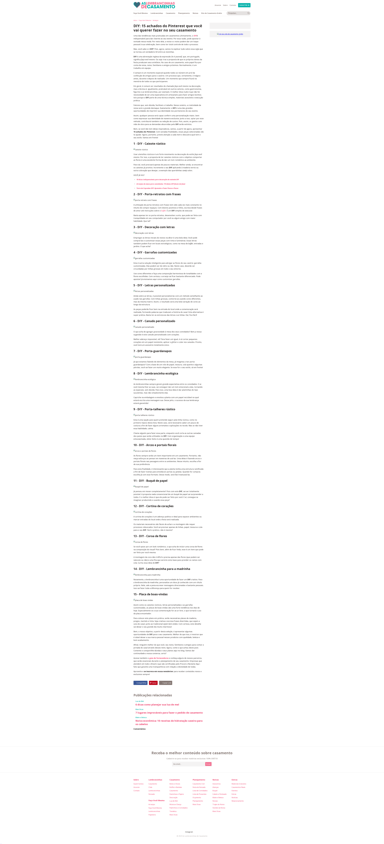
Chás (150, 787)
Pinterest (195, 832)
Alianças (215, 787)
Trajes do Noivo (218, 804)
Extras (234, 794)
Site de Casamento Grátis (211, 13)
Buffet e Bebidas (176, 787)
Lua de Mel (140, 701)
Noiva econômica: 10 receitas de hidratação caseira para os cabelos (169, 722)
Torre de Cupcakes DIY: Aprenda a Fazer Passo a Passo (157, 188)
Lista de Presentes (199, 794)
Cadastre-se (244, 5)
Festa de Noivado (199, 787)
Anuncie (218, 5)
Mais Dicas (139, 709)
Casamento (170, 13)
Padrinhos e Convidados (179, 808)
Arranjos (155, 20)
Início (135, 20)
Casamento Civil (198, 784)
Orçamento (197, 797)
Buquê (214, 791)
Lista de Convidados (200, 791)
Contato (233, 5)
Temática (173, 811)
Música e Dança (175, 804)
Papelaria (152, 815)
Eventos (235, 791)
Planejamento (184, 13)
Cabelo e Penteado (219, 794)
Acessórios (216, 784)
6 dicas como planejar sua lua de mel (157, 704)
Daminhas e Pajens (177, 794)
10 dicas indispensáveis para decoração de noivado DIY (157, 179)
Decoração (174, 797)
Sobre (225, 5)
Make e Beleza (141, 717)
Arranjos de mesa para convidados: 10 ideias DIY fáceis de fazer (160, 184)
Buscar (249, 13)
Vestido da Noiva (218, 808)
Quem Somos (139, 784)
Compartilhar (141, 683)
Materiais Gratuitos (239, 784)
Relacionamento (238, 801)
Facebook (183, 832)
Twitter (200, 832)
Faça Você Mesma (141, 13)
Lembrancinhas (157, 13)
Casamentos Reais (238, 787)
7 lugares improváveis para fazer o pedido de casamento (169, 712)
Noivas (195, 13)
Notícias (235, 797)
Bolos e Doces (175, 784)
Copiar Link (167, 683)
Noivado (151, 794)
